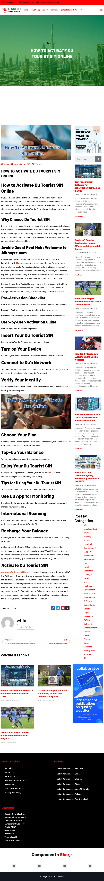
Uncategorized (90, 529)
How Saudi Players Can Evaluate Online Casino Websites (86, 356)
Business (53, 43)
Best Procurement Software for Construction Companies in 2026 (17, 693)
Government (89, 589)
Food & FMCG (90, 593)
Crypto (87, 631)
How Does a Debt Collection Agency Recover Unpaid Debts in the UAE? (87, 477)
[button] (14, 866)
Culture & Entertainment (15, 817)
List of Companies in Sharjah (69, 779)
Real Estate (89, 555)
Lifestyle (88, 574)
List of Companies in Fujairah (69, 794)
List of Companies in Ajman (68, 784)
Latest (87, 578)
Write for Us (9, 776)
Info (85, 582)
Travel (86, 532)
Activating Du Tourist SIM (12, 572)
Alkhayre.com (22, 263)
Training (87, 536)
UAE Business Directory (15, 780)
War (85, 525)
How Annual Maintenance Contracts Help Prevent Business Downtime (87, 417)
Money (87, 563)
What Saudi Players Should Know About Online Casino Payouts (15, 735)
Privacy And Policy (12, 792)
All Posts (26, 627)
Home (25, 9)
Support (87, 551)
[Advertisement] (52, 104)
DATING (87, 620)
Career (87, 639)
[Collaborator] (88, 722)
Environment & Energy (14, 823)
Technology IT (90, 548)
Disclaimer (9, 784)
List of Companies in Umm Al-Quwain (72, 789)
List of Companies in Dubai (68, 773)
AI (85, 658)
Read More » (79, 216)
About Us (8, 768)
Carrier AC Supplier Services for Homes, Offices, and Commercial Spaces (52, 693)
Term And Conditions (13, 788)
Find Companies (38, 9)
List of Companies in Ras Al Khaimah (72, 799)
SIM (49, 472)
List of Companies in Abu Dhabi (70, 768)
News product (90, 559)
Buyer (86, 643)
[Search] (98, 159)
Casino (87, 635)
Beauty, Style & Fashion (14, 814)
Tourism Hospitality (13, 840)
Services (54, 9)
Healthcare (89, 586)
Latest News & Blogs (70, 9)
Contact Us (9, 772)
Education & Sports (13, 820)
